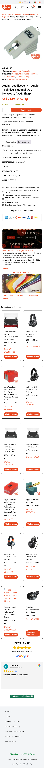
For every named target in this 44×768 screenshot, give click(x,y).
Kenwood (11, 76)
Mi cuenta (9, 712)
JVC (4, 76)
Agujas (15, 74)
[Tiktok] (24, 764)
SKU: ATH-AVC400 (33, 561)
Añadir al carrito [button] (11, 357)
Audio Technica (30, 74)
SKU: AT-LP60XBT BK (10, 454)
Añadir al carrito (26, 110)
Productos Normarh (18, 79)
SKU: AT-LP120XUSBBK (10, 618)
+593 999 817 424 (22, 754)
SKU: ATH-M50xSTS (32, 396)
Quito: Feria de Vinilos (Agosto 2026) (17, 250)
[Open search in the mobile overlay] (16, 7)
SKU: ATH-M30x (33, 339)
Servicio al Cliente (12, 722)
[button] (39, 7)
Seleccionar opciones (31, 633)
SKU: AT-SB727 (32, 613)
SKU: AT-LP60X (33, 450)
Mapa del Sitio (10, 742)
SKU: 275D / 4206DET (11, 398)
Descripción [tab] (11, 142)
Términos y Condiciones (14, 732)
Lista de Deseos (11, 727)
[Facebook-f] (20, 764)
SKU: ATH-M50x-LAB (10, 563)
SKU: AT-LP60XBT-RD (11, 342)
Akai (21, 74)
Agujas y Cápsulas (22, 14)
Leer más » (6, 268)
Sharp (27, 76)
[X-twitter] (27, 764)
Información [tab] (23, 142)
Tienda (10, 14)
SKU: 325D (10, 509)
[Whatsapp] (13, 764)
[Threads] (31, 764)
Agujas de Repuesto (21, 71)
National (19, 76)
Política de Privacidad (13, 737)
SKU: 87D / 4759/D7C (33, 506)
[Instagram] (17, 764)
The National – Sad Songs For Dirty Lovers (20, 295)
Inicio (4, 14)
